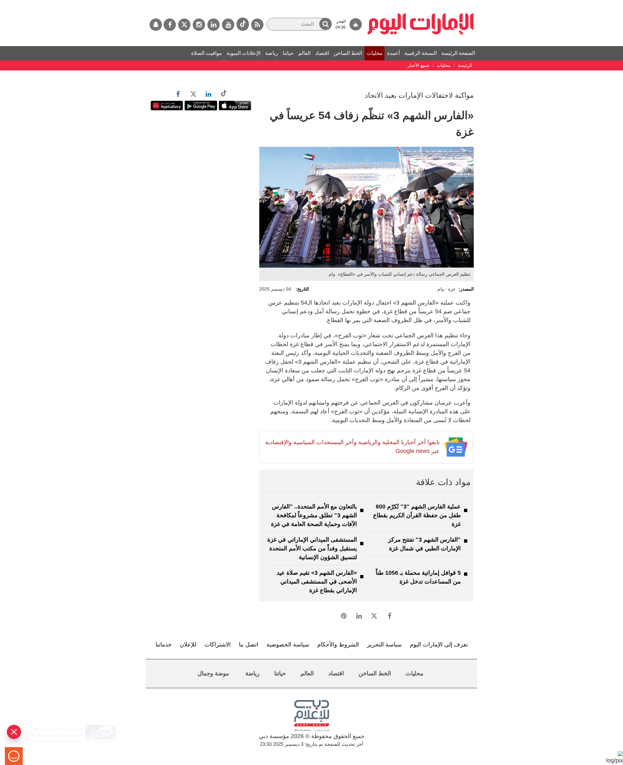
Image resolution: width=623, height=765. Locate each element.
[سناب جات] (156, 25)
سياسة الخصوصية (287, 644)
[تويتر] (184, 25)
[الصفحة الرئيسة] (421, 3)
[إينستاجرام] (199, 25)
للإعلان (188, 644)
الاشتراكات (217, 644)
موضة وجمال (213, 673)
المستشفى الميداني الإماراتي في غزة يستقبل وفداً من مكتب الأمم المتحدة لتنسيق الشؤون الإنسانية (312, 548)
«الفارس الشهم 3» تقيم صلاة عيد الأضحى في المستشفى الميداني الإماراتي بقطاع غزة (317, 582)
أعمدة (393, 53)
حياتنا (288, 53)
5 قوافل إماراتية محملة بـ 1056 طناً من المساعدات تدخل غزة (418, 577)
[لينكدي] (213, 25)
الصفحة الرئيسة (458, 53)
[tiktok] (243, 24)
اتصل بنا (248, 644)
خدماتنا (163, 644)
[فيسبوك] (170, 25)
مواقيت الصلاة (206, 53)
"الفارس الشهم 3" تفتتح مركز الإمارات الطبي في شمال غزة (424, 544)
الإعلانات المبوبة (243, 53)
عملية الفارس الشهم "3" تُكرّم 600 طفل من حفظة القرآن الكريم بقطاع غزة (417, 515)
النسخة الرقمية (420, 53)
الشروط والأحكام (338, 644)
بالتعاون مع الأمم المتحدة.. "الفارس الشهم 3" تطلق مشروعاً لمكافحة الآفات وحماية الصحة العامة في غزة (314, 515)
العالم (304, 53)
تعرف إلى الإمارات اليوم (439, 644)
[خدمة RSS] (257, 25)
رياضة (271, 53)
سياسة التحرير (384, 644)
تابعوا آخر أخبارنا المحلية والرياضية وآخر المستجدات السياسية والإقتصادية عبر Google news (352, 446)
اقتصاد (322, 53)
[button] (325, 24)
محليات (375, 53)
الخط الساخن (348, 53)
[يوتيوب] (228, 25)
